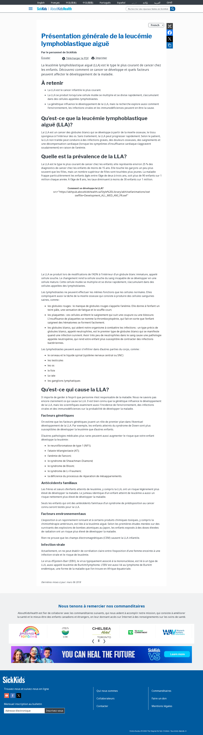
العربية (157, 2)
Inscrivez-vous (54, 710)
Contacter (102, 706)
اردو (134, 2)
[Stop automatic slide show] (99, 641)
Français (55, 2)
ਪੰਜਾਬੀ (169, 2)
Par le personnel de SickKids (59, 52)
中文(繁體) (88, 2)
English (41, 2)
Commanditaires (161, 691)
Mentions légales (162, 706)
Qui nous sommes (107, 691)
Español (121, 2)
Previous (93, 640)
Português (105, 2)
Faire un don (159, 698)
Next (104, 640)
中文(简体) (71, 2)
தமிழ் (145, 2)
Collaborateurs (106, 698)
